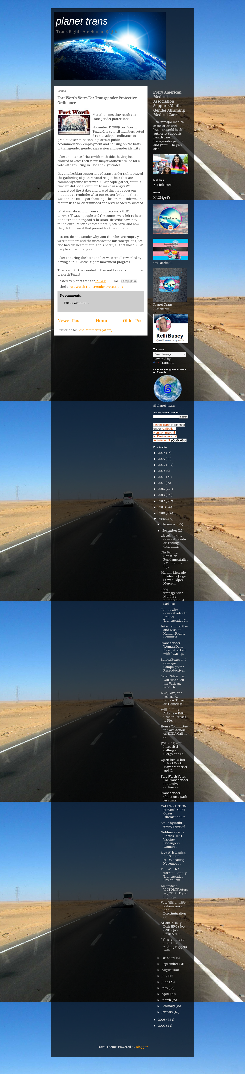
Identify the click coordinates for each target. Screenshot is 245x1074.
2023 (162, 471)
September (170, 964)
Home (102, 320)
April (166, 994)
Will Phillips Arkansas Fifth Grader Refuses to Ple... (173, 715)
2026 (162, 453)
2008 (162, 1020)
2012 (162, 501)
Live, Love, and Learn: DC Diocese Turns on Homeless (172, 698)
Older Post (133, 320)
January (168, 1012)
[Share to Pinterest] (135, 281)
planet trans (82, 21)
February (169, 1006)
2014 (162, 489)
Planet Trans (161, 425)
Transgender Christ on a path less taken (174, 796)
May (165, 988)
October (168, 958)
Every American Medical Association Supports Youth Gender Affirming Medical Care (169, 103)
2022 (162, 477)
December (170, 524)
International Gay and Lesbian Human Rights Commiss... (174, 631)
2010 (162, 513)
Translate (167, 363)
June (165, 982)
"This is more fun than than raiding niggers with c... (174, 945)
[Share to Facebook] (132, 281)
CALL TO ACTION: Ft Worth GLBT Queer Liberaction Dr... (174, 811)
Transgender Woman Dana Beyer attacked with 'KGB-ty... (173, 648)
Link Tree (164, 185)
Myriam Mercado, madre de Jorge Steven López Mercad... (173, 578)
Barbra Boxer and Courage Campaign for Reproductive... (173, 665)
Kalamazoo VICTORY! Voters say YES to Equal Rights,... (174, 891)
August (167, 970)
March (167, 1000)
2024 (162, 465)
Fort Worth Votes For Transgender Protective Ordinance (174, 782)
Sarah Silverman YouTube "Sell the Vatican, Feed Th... (173, 681)
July (165, 976)
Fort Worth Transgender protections (96, 287)
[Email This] (122, 281)
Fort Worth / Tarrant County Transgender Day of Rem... (173, 874)
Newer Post (69, 320)
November (170, 530)
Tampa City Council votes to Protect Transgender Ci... (174, 615)
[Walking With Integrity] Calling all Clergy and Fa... (173, 748)
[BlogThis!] (126, 281)
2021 (162, 483)
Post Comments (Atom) (94, 330)
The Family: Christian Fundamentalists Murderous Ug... (174, 559)
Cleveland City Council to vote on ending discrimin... (173, 541)
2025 (162, 459)
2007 (162, 1026)
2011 (161, 507)
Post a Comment (76, 303)
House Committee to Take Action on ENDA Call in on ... (174, 731)
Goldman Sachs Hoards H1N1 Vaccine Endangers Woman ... (172, 839)
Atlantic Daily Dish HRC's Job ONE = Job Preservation (173, 928)
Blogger (142, 1047)
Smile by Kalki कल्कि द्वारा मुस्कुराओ (173, 825)
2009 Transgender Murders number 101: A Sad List (172, 596)
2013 (162, 495)
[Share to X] (129, 281)
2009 (162, 519)
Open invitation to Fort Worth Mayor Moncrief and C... (174, 765)
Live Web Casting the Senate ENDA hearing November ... (173, 858)
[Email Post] (115, 281)
